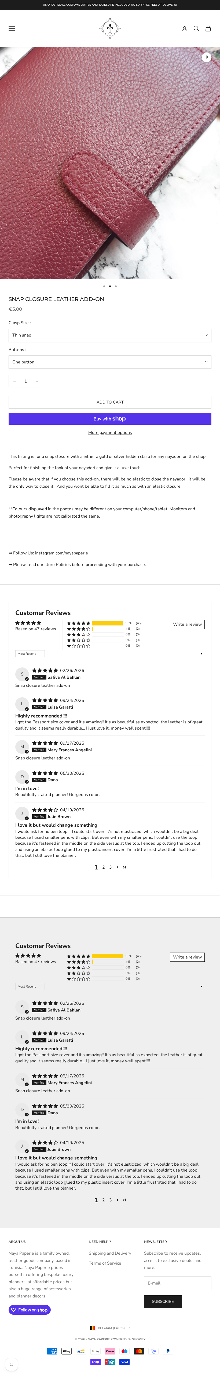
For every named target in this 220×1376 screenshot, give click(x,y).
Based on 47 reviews (35, 629)
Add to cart (110, 402)
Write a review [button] (187, 624)
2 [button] (103, 867)
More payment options (110, 433)
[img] (45, 671)
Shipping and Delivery (110, 1253)
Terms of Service (105, 1263)
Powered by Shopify (128, 1339)
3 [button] (110, 867)
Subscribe (163, 1301)
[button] (78, 623)
